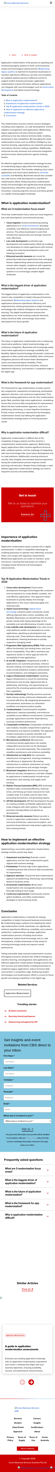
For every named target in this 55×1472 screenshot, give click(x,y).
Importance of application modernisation (24, 103)
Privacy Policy (10, 1439)
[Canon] (16, 3)
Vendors (18, 1423)
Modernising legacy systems (26, 300)
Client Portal (18, 1427)
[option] (27, 1336)
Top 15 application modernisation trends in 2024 (27, 106)
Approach (17, 1431)
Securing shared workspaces (22, 1016)
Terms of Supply (22, 1439)
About (37, 1431)
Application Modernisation (15, 1335)
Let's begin (25, 1266)
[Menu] (52, 3)
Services (18, 1418)
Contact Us (27, 514)
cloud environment (30, 225)
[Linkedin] (34, 1467)
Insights (37, 1423)
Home (14, 55)
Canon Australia (45, 1439)
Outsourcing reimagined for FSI (23, 1022)
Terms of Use (33, 1439)
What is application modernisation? (21, 100)
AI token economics (18, 1011)
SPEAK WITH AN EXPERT (26, 41)
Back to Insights (31, 55)
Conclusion (11, 115)
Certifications (37, 1427)
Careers (37, 1418)
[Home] (28, 1410)
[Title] (26, 1314)
